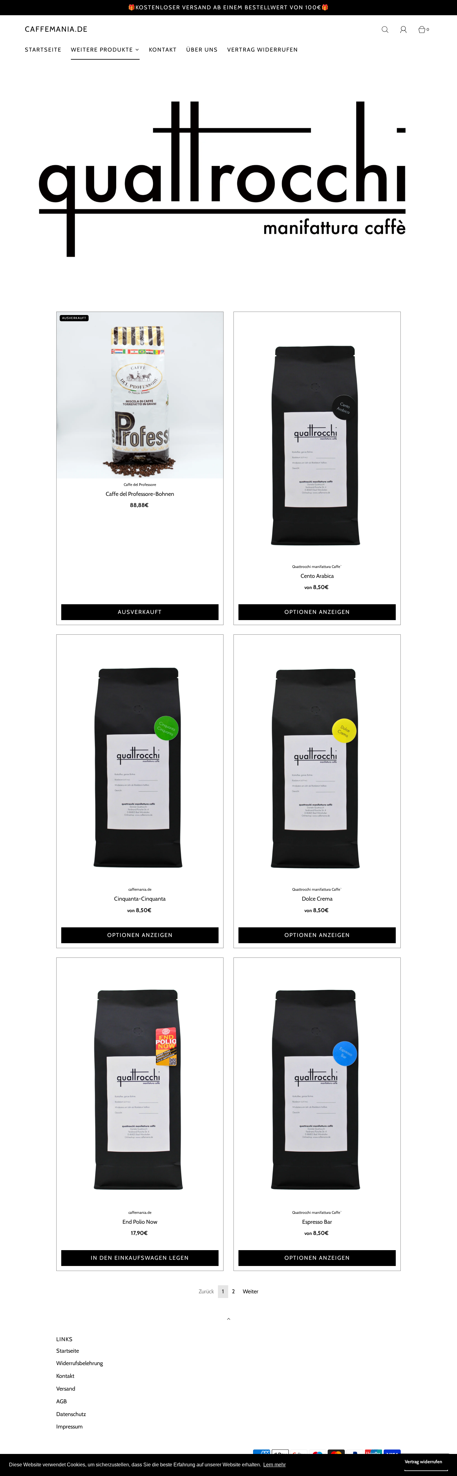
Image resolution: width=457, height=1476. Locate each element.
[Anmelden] (407, 29)
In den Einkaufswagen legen (140, 1257)
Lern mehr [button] (274, 1464)
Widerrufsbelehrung (79, 1363)
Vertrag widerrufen (262, 49)
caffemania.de (56, 29)
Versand (65, 1388)
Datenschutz (71, 1414)
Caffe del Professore (140, 484)
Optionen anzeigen (317, 612)
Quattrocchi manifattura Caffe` (317, 566)
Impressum (69, 1426)
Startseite (43, 49)
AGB (61, 1401)
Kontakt (163, 49)
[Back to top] (228, 1319)
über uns (202, 49)
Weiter (250, 1291)
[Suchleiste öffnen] (388, 29)
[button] (229, 302)
